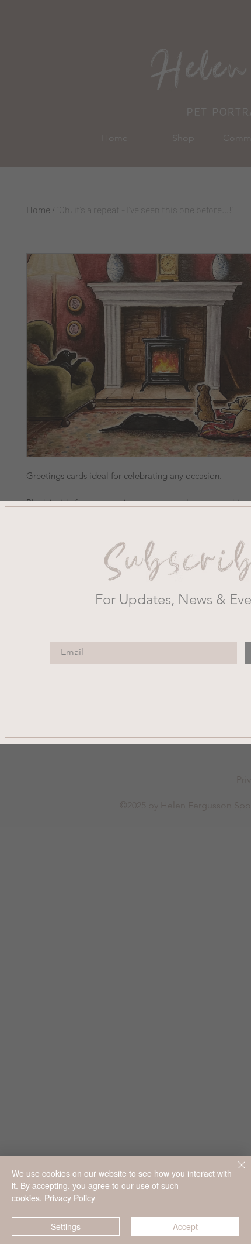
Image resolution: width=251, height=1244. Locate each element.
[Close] (235, 1172)
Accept (185, 1226)
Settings (66, 1226)
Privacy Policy (69, 1198)
